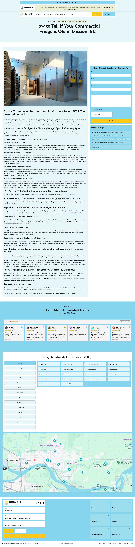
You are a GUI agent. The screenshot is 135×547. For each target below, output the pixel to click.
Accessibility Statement (122, 543)
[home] (26, 14)
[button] (38, 14)
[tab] (20, 363)
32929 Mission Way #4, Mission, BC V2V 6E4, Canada (18, 518)
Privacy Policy (102, 543)
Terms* (100, 109)
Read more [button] (7, 339)
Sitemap (131, 543)
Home (49, 21)
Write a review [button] (125, 321)
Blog (54, 21)
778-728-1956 (8, 510)
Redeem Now (72, 9)
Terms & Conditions (111, 543)
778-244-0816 (36, 543)
